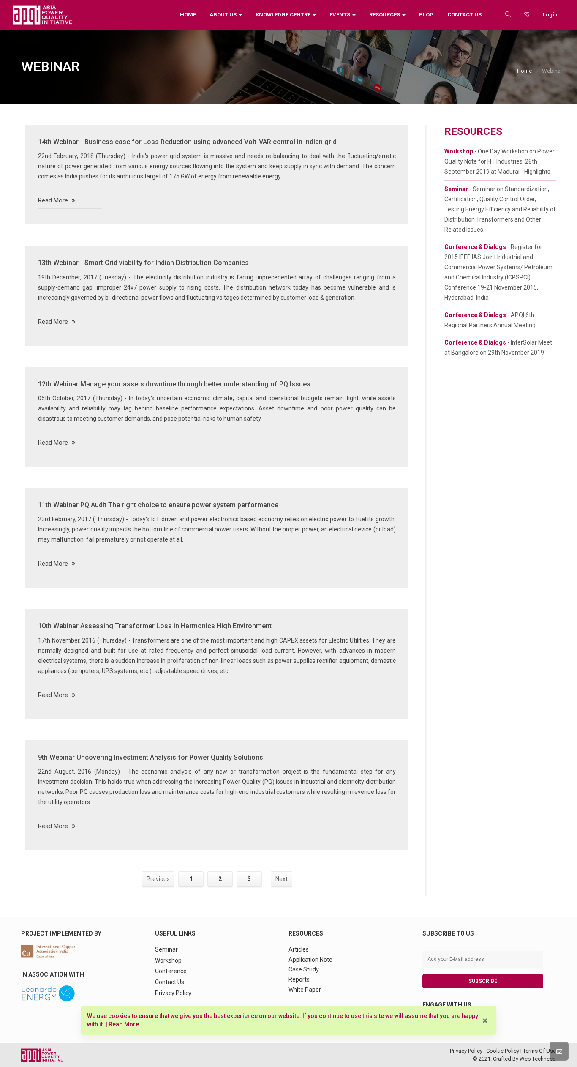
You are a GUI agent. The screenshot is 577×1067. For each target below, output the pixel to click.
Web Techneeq (538, 1059)
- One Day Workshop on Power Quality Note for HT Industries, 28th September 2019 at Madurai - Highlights (499, 161)
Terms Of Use (539, 1051)
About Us (224, 14)
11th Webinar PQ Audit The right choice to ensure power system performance (158, 505)
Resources (385, 14)
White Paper (304, 989)
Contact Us (464, 14)
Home (188, 14)
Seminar (166, 949)
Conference (171, 971)
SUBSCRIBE (482, 981)
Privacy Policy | (468, 1051)
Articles (298, 949)
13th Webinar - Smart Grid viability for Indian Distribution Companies (143, 263)
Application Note (310, 959)
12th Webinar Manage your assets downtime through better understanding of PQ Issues (174, 384)
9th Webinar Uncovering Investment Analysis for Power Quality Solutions (150, 757)
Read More (54, 200)
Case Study (303, 969)
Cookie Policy (502, 1051)
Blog (426, 14)
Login (550, 14)
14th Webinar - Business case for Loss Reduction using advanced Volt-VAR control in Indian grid (187, 142)
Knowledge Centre (284, 14)
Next (281, 878)
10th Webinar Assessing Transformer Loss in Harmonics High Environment (155, 626)
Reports (299, 979)
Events (340, 14)
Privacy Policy (173, 993)
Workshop (168, 960)
